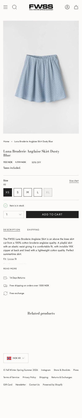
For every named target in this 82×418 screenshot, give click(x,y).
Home (6, 141)
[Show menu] (5, 7)
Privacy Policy (29, 377)
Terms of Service (11, 377)
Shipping (43, 377)
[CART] (76, 7)
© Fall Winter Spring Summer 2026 (20, 370)
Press (75, 370)
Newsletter (21, 384)
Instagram (45, 370)
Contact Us (34, 384)
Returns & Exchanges (62, 377)
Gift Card (7, 384)
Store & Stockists (62, 370)
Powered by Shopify (52, 384)
